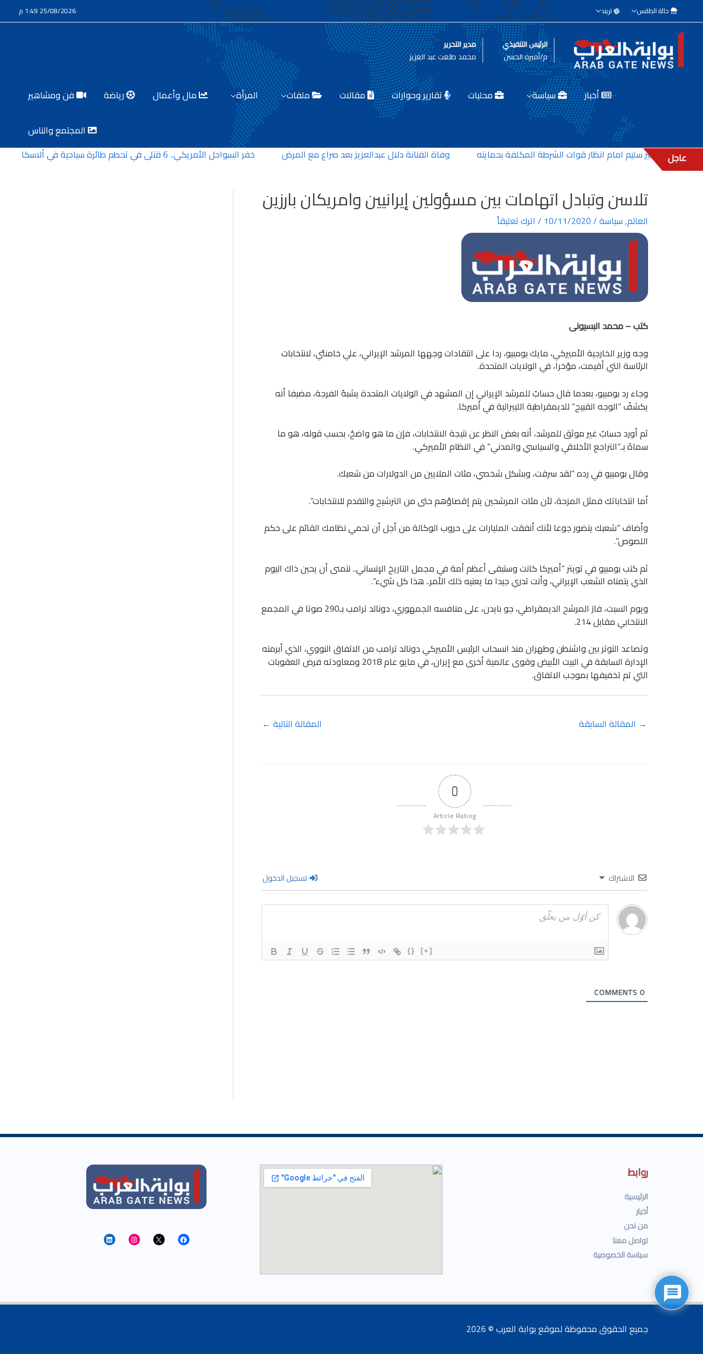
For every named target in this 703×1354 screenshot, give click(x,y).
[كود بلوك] (381, 951)
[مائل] (289, 951)
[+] (427, 951)
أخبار (642, 1211)
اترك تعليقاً (516, 220)
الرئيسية (636, 1196)
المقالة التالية (292, 723)
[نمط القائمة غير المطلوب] (351, 951)
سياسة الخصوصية (620, 1254)
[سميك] (274, 951)
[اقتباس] (366, 951)
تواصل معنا (630, 1240)
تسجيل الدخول (286, 878)
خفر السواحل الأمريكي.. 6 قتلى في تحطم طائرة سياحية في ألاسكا (152, 154)
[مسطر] (305, 951)
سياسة (611, 220)
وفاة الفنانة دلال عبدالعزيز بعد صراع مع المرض (380, 154)
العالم (637, 220)
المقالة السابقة (613, 723)
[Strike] (320, 951)
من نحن (636, 1225)
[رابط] (397, 951)
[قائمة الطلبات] (335, 951)
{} (411, 951)
